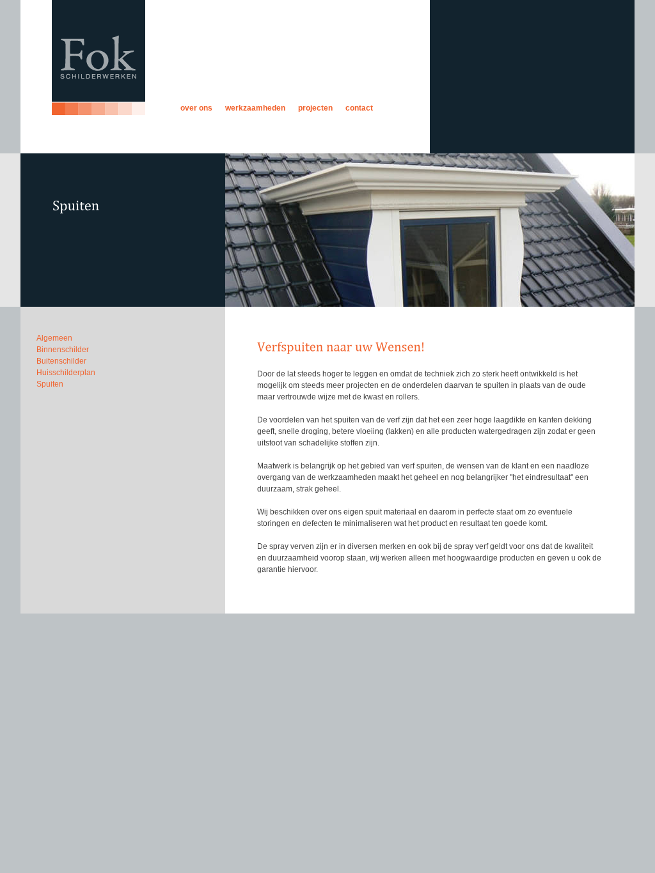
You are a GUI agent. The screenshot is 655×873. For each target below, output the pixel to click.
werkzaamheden (255, 108)
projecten (315, 108)
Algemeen (54, 338)
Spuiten (49, 384)
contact (359, 108)
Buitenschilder (61, 361)
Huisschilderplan (65, 372)
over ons (196, 108)
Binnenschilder (62, 349)
